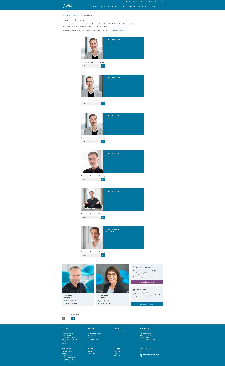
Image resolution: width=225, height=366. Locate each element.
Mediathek (75, 15)
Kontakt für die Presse (68, 362)
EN (162, 1)
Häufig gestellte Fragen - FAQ (69, 339)
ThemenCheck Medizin (146, 331)
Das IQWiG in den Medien (69, 360)
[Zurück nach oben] (161, 325)
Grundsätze (91, 331)
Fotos (81, 15)
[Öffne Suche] (161, 6)
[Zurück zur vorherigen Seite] (63, 318)
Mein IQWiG (153, 1)
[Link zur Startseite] (67, 6)
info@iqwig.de (118, 30)
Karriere (64, 341)
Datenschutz (117, 351)
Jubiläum (64, 343)
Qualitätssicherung (93, 339)
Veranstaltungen (66, 335)
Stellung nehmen (144, 337)
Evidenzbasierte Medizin (94, 333)
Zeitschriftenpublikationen (69, 337)
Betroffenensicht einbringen (147, 335)
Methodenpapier (92, 335)
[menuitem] (93, 6)
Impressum (117, 355)
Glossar (116, 353)
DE (159, 1)
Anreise (90, 351)
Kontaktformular (92, 353)
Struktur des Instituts (67, 333)
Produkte (90, 337)
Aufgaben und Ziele (67, 331)
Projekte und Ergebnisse (120, 331)
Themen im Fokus (66, 355)
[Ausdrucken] (73, 318)
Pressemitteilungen (67, 351)
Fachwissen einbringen (146, 333)
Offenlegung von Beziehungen (148, 339)
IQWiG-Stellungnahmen (68, 357)
